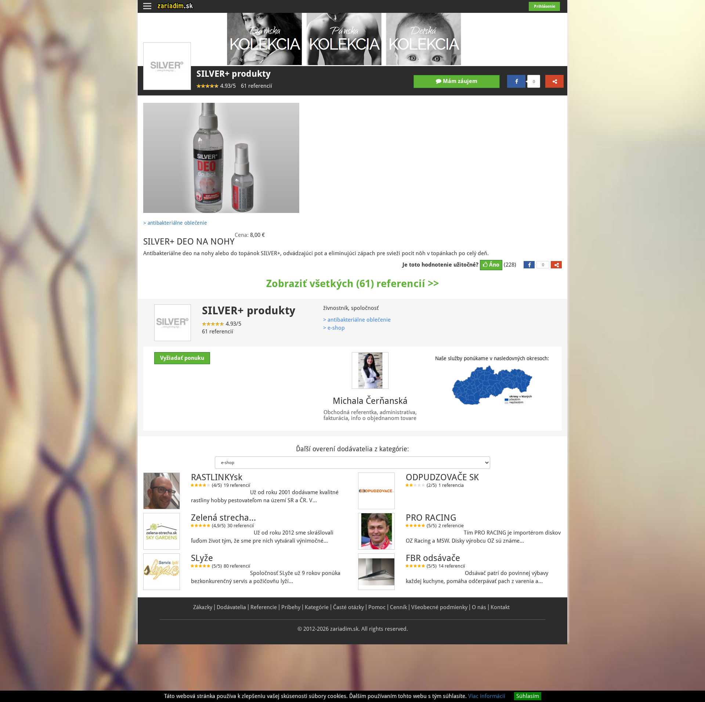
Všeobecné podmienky (439, 607)
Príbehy (290, 607)
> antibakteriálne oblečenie (357, 319)
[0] (516, 81)
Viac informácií (486, 696)
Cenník (398, 607)
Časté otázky (348, 607)
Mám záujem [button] (459, 81)
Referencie (263, 607)
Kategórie (317, 607)
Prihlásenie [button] (544, 6)
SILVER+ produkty (233, 74)
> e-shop (334, 328)
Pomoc (377, 607)
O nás (479, 607)
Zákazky (202, 607)
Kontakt (500, 607)
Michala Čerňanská (370, 401)
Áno (493, 264)
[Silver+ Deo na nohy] (221, 158)
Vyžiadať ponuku (182, 358)
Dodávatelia (231, 607)
